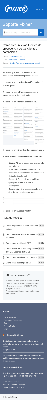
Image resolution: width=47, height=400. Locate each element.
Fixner (14, 397)
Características (10, 317)
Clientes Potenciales (17, 63)
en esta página (28, 283)
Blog (5, 323)
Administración (35, 63)
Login (6, 329)
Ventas (27, 63)
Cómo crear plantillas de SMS (18, 243)
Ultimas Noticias (14, 335)
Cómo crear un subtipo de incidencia (21, 257)
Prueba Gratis (9, 326)
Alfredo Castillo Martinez (16, 60)
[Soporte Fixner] (16, 14)
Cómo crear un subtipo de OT (18, 263)
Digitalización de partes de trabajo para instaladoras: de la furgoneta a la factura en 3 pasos (23, 344)
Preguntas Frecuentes (13, 320)
